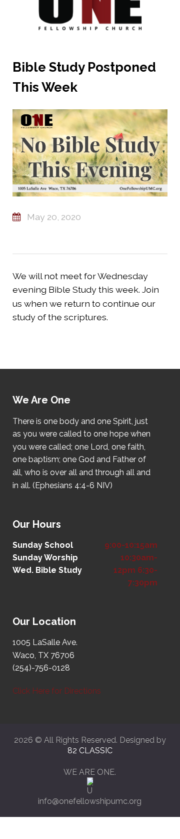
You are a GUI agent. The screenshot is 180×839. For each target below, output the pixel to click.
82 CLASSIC (90, 750)
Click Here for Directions (56, 691)
